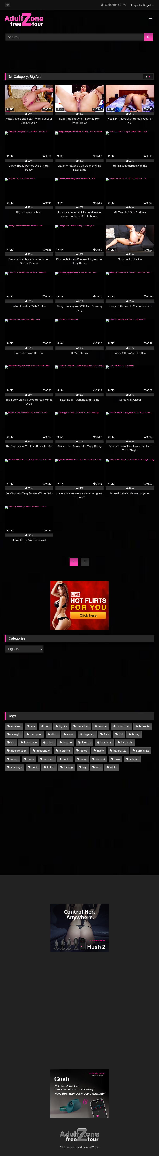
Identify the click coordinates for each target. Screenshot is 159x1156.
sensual (48, 758)
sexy (83, 758)
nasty (100, 750)
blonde (102, 726)
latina (50, 742)
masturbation (18, 750)
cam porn (36, 734)
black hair (83, 726)
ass (33, 726)
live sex (86, 742)
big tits (63, 726)
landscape (30, 742)
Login (134, 5)
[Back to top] (147, 1144)
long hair (105, 742)
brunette (144, 726)
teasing (68, 767)
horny (135, 734)
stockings (16, 767)
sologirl (134, 758)
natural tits (119, 750)
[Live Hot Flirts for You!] (79, 628)
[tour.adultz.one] (79, 20)
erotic (70, 734)
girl (121, 734)
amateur (15, 726)
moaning (64, 750)
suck (34, 767)
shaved (100, 758)
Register (148, 5)
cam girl (15, 734)
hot (12, 742)
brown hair (123, 726)
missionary (43, 750)
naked (83, 750)
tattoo (50, 767)
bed (47, 726)
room (31, 758)
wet (98, 767)
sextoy (67, 758)
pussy (14, 758)
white (113, 767)
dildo (54, 734)
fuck (106, 734)
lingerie (67, 742)
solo (117, 758)
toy (84, 767)
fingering (89, 734)
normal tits (142, 750)
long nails (127, 742)
